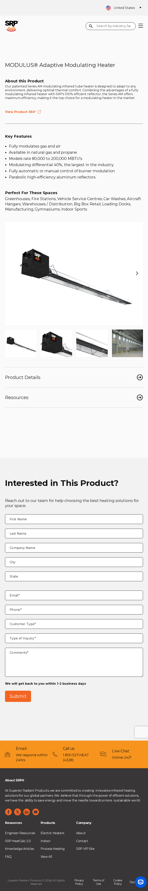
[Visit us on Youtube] (35, 811)
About (81, 833)
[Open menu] (140, 26)
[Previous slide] (11, 273)
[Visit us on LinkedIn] (26, 811)
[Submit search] (90, 26)
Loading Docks (116, 204)
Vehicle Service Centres (79, 198)
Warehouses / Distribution (47, 204)
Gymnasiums (47, 209)
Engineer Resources (20, 833)
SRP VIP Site (85, 849)
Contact (82, 841)
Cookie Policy (117, 882)
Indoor (46, 841)
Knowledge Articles (19, 849)
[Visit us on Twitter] (17, 811)
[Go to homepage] (11, 26)
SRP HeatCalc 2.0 (18, 841)
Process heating (53, 849)
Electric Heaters (52, 833)
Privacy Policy (79, 882)
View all (46, 857)
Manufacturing (19, 209)
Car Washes (114, 198)
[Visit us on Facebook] (8, 811)
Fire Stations (43, 198)
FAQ (8, 857)
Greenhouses (17, 198)
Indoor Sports (74, 209)
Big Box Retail (87, 204)
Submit (18, 696)
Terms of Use (98, 882)
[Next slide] (137, 273)
